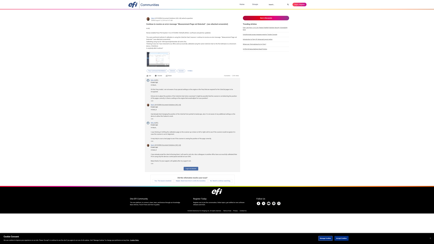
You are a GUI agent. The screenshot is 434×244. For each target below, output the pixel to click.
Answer (160, 75)
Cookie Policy (134, 240)
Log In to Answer (191, 168)
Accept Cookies (341, 238)
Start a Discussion (266, 18)
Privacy (235, 211)
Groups (255, 4)
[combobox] (277, 4)
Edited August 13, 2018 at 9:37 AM (161, 20)
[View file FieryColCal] (158, 58)
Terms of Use (227, 211)
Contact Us (243, 211)
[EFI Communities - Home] (144, 4)
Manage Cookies (325, 238)
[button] (168, 64)
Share (170, 75)
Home (242, 4)
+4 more (189, 71)
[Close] (430, 238)
